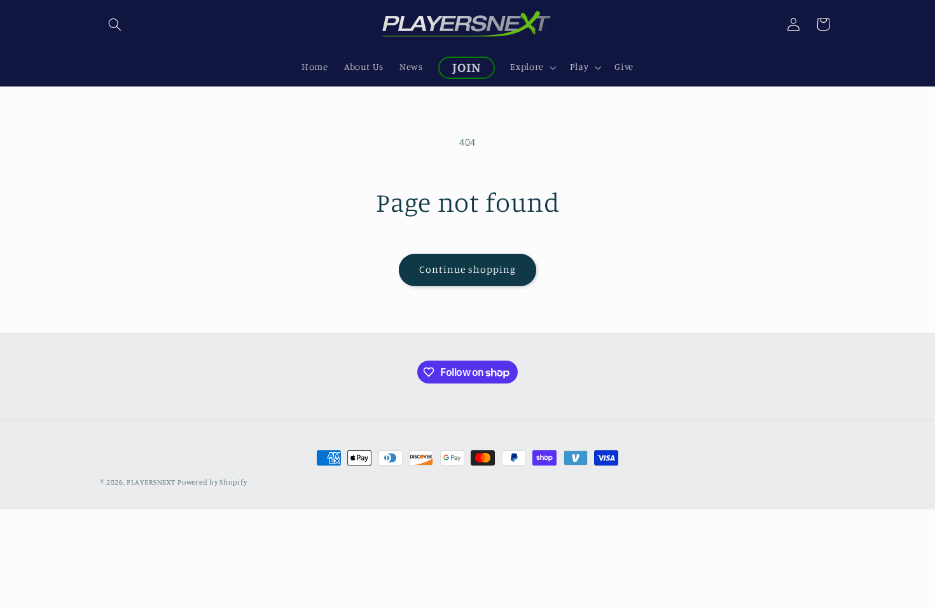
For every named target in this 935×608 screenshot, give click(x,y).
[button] (115, 24)
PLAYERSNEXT (151, 482)
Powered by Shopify (212, 482)
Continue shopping (467, 269)
